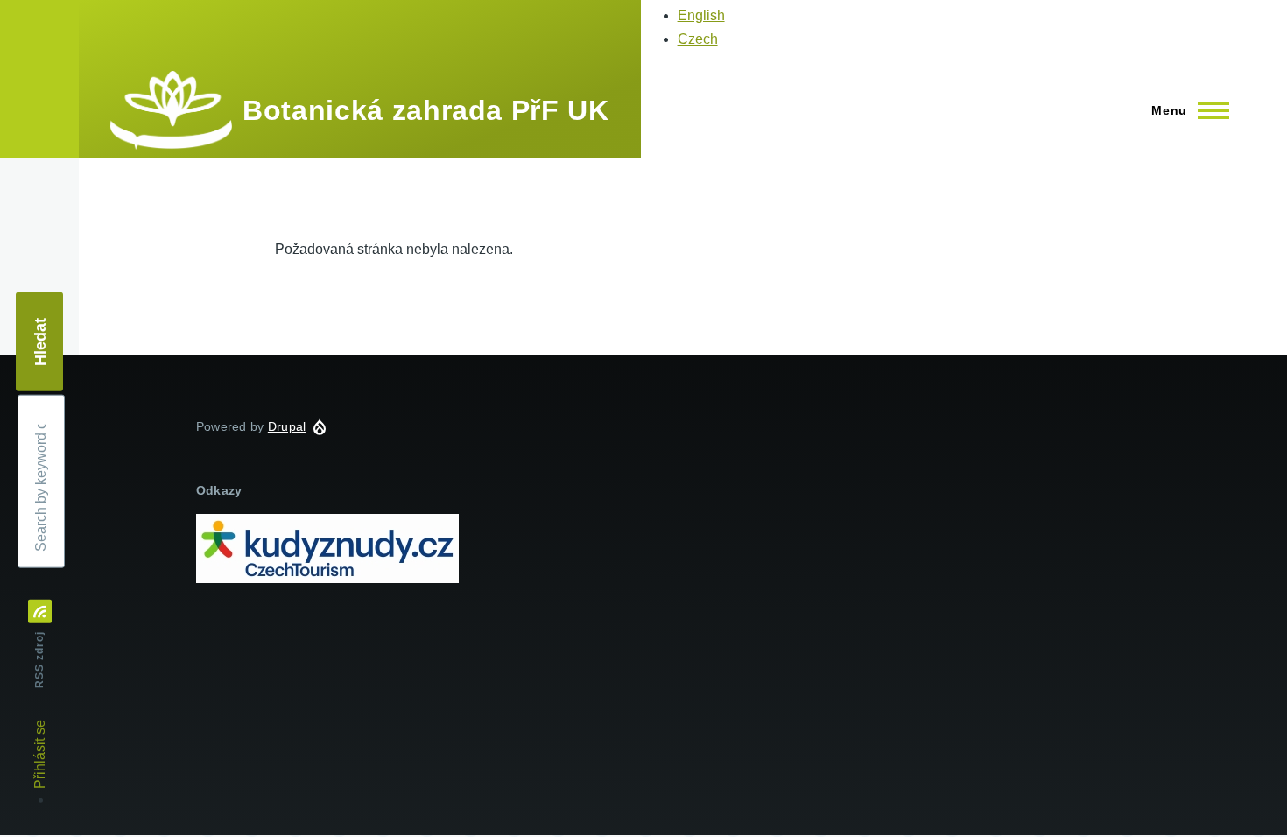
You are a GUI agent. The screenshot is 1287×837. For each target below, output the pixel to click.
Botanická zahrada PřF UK (425, 110)
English (701, 15)
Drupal (287, 426)
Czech (698, 39)
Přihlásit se (39, 754)
